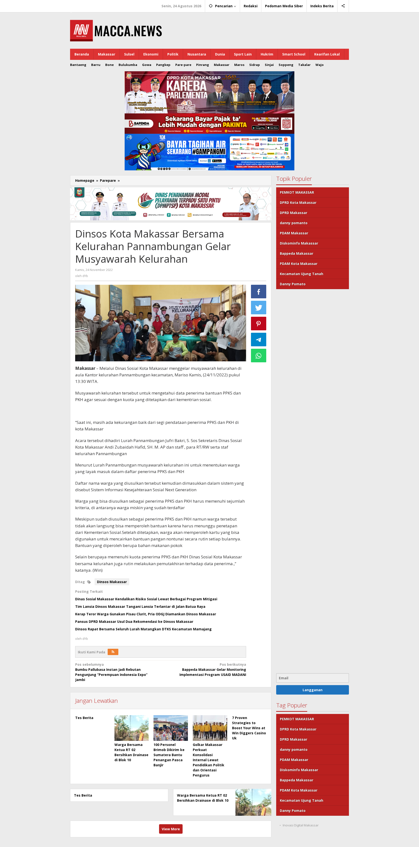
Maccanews (87, 4)
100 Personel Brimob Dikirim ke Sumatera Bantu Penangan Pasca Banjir (169, 754)
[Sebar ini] (258, 291)
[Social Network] (343, 6)
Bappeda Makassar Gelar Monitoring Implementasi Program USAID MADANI (212, 669)
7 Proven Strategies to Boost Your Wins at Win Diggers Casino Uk (249, 727)
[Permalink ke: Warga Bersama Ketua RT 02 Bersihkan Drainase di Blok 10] (131, 728)
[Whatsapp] (258, 355)
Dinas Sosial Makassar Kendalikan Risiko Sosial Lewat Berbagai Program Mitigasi (146, 599)
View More (171, 829)
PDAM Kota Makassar (298, 263)
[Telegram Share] (258, 339)
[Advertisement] (312, 480)
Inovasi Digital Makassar (301, 825)
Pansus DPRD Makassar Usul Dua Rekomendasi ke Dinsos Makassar (134, 621)
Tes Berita (84, 717)
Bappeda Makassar (296, 253)
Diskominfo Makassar (299, 243)
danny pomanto (293, 223)
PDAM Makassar (294, 233)
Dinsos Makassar (112, 581)
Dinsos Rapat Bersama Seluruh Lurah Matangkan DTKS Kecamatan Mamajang (143, 629)
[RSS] (113, 652)
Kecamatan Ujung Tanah (301, 273)
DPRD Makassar (293, 212)
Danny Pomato (293, 284)
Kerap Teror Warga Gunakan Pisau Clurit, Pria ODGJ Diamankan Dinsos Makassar (145, 614)
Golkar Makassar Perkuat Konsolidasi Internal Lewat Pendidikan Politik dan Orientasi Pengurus (208, 759)
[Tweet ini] (258, 307)
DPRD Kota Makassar (298, 202)
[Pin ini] (258, 323)
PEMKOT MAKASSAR (297, 192)
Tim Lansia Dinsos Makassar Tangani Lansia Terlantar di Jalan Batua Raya (140, 606)
